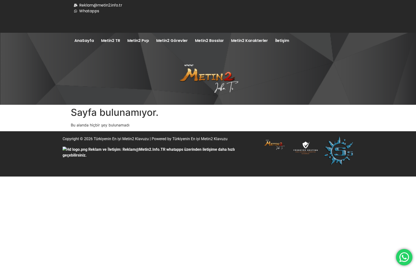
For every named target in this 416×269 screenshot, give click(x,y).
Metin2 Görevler (172, 40)
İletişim (282, 40)
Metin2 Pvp (138, 40)
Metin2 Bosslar (209, 40)
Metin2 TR (110, 40)
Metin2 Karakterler (249, 40)
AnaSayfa (84, 40)
